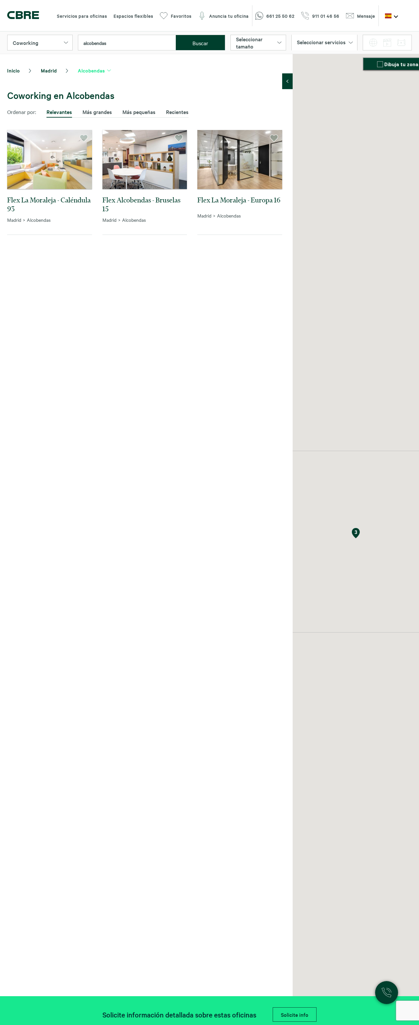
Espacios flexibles (133, 16)
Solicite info (294, 1014)
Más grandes (97, 111)
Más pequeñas (138, 111)
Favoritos (181, 16)
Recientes (177, 111)
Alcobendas (91, 70)
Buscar (200, 43)
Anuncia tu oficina (229, 16)
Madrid (49, 70)
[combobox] (127, 43)
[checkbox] (380, 65)
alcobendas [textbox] (94, 43)
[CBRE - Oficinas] (23, 16)
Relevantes (59, 111)
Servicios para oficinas (82, 16)
